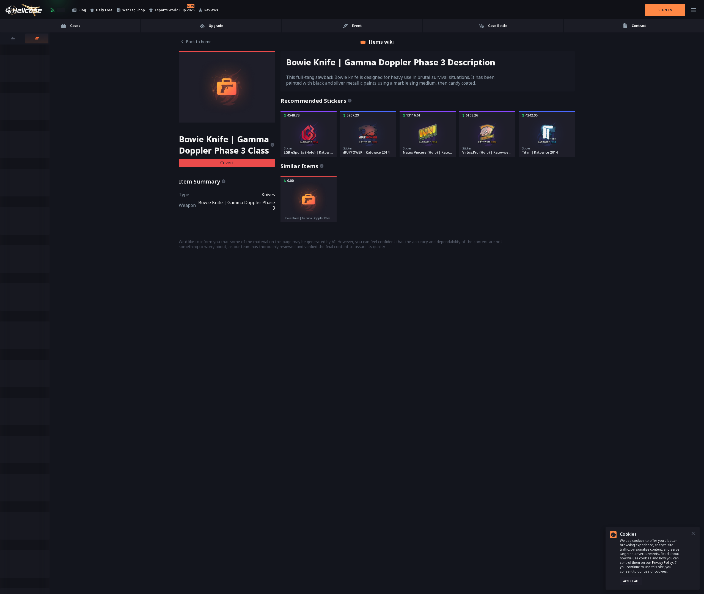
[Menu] (694, 10)
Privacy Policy (662, 562)
